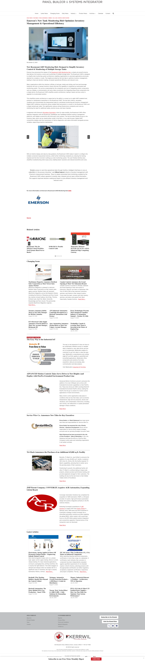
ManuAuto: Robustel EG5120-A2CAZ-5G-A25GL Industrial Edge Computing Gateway (80, 249)
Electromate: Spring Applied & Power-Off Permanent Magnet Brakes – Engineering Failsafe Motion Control (42, 554)
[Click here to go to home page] (30, 13)
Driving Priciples (31, 620)
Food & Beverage (43, 17)
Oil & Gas (55, 17)
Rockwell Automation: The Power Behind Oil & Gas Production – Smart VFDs (37, 590)
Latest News (44, 13)
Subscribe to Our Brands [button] (109, 617)
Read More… (32, 305)
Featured (35, 17)
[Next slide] (88, 137)
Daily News (65, 13)
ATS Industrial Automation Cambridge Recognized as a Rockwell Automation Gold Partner (58, 313)
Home (36, 13)
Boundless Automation (49, 112)
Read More (63, 408)
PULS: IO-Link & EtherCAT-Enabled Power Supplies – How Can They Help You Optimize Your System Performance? (80, 592)
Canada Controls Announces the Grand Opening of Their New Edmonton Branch (73, 283)
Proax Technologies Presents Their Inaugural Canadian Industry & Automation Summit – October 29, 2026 (79, 313)
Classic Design (81, 508)
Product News (83, 13)
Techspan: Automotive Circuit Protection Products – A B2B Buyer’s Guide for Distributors (59, 580)
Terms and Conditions (63, 622)
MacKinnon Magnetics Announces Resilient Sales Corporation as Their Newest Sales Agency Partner (43, 283)
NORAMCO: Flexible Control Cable (56, 247)
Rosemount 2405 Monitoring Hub (61, 72)
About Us (29, 618)
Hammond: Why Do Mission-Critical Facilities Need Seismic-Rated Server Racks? (35, 249)
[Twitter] (109, 625)
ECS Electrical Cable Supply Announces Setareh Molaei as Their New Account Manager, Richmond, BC (38, 324)
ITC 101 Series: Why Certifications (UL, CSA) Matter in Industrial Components (75, 553)
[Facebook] (116, 625)
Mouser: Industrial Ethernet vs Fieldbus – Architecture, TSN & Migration (79, 579)
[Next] (87, 243)
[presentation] (36, 238)
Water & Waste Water (63, 17)
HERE (69, 190)
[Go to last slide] (28, 137)
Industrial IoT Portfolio (79, 367)
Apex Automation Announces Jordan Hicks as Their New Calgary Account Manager (58, 325)
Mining (50, 17)
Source (29, 218)
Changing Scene (55, 13)
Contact (108, 13)
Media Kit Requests (63, 624)
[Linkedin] (112, 625)
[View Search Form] (113, 13)
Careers (29, 624)
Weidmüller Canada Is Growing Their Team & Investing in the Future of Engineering (78, 326)
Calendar (100, 13)
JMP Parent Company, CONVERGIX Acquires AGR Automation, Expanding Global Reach (58, 488)
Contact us (60, 626)
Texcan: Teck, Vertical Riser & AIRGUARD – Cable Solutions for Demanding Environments (58, 593)
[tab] (57, 149)
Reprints (60, 618)
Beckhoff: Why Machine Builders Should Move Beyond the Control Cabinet (38, 579)
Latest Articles (33, 531)
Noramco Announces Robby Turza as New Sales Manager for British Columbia (38, 312)
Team (28, 622)
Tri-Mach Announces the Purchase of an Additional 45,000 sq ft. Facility (56, 452)
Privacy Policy (61, 620)
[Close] (144, 658)
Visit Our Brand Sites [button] (110, 621)
